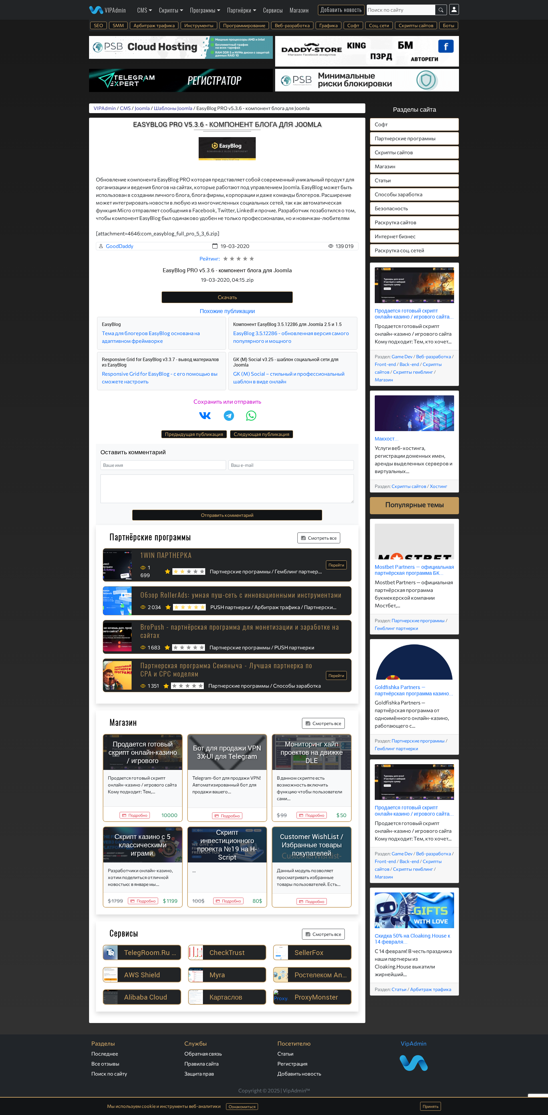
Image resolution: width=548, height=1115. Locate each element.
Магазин (299, 10)
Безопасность (391, 208)
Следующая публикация (261, 434)
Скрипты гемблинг (413, 372)
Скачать (227, 297)
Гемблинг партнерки (396, 628)
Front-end (385, 364)
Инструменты (198, 25)
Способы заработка (398, 194)
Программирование (244, 25)
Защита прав (199, 1073)
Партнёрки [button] (239, 10)
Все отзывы (105, 1063)
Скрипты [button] (168, 10)
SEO (98, 25)
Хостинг (438, 486)
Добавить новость (341, 9)
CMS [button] (142, 10)
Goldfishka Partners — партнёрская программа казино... (414, 690)
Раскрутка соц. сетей (399, 250)
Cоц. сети (379, 25)
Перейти (336, 564)
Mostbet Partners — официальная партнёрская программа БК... (414, 569)
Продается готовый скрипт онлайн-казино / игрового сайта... (414, 313)
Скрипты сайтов (416, 25)
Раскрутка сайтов (395, 222)
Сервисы (273, 10)
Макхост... (387, 438)
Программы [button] (202, 10)
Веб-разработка (292, 25)
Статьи (383, 180)
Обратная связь (203, 1053)
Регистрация (292, 1063)
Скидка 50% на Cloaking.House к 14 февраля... (412, 938)
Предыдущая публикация (194, 434)
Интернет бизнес (395, 236)
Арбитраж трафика (154, 25)
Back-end (409, 364)
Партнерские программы (405, 138)
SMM (118, 25)
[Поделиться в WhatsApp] (251, 416)
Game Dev (402, 356)
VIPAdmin (114, 10)
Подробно (137, 815)
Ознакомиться (242, 1106)
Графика (328, 25)
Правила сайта (201, 1063)
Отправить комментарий (227, 515)
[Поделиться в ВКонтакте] (204, 416)
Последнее (104, 1053)
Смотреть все (322, 538)
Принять (430, 1106)
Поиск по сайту (109, 1073)
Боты (448, 25)
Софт (353, 25)
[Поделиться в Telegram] (229, 416)
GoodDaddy (119, 246)
